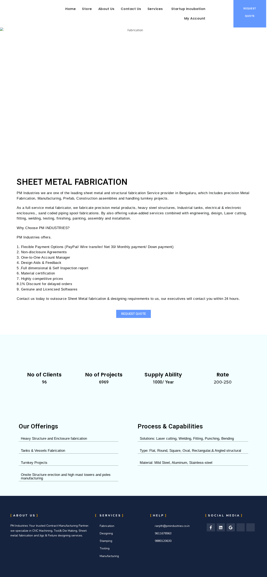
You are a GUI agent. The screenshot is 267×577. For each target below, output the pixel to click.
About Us (106, 8)
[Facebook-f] (211, 527)
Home (70, 8)
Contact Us (131, 8)
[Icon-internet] (250, 527)
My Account (194, 18)
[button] (156, 9)
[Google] (231, 527)
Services (155, 8)
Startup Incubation (188, 8)
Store (87, 8)
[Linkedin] (221, 527)
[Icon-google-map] (241, 527)
